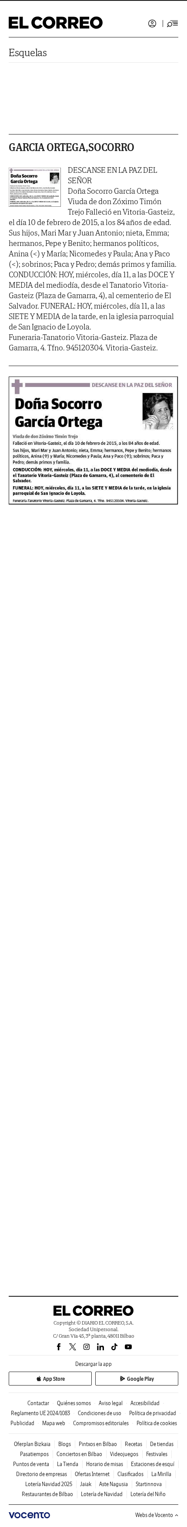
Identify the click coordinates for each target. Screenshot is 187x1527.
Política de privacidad (152, 1413)
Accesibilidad (145, 1403)
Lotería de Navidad (102, 1494)
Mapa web (53, 1423)
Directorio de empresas (41, 1474)
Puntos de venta (31, 1464)
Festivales (156, 1454)
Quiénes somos (74, 1403)
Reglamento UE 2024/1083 (40, 1413)
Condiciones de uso (99, 1413)
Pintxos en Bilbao (98, 1444)
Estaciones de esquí (152, 1464)
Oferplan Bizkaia (32, 1444)
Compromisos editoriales (101, 1423)
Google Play (140, 1379)
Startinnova (149, 1484)
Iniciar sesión (152, 23)
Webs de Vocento (154, 1515)
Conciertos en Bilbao (79, 1454)
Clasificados (130, 1474)
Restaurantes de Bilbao (47, 1494)
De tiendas (162, 1444)
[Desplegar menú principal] (172, 23)
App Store (54, 1379)
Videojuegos (124, 1454)
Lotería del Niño (148, 1494)
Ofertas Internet (92, 1474)
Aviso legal (111, 1403)
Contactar (38, 1403)
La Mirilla (161, 1474)
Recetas (133, 1444)
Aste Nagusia (113, 1484)
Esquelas (28, 52)
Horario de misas (104, 1464)
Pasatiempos (34, 1454)
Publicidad (22, 1423)
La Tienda (67, 1464)
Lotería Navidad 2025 (48, 1484)
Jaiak (85, 1484)
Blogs (64, 1444)
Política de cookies (157, 1423)
